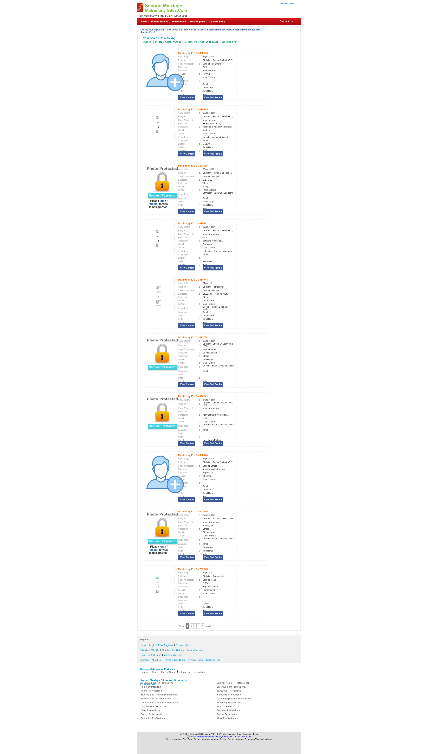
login (163, 200)
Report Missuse (195, 650)
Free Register (197, 21)
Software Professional (228, 710)
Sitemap (144, 659)
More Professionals (227, 718)
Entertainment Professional (231, 686)
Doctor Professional (151, 714)
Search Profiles (159, 21)
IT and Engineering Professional (234, 698)
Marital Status (168, 672)
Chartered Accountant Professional (159, 702)
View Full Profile (213, 97)
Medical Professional (228, 706)
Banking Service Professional (156, 698)
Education (184, 672)
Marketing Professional (229, 702)
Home (144, 21)
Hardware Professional (229, 694)
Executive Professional (229, 690)
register (153, 203)
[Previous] (158, 120)
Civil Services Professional (155, 706)
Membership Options (173, 650)
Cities (155, 672)
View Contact (186, 97)
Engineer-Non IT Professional (233, 682)
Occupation (199, 672)
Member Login (287, 3)
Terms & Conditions (174, 659)
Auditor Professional (151, 690)
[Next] (158, 134)
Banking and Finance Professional (159, 694)
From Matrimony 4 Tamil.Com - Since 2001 (162, 15)
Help (142, 655)
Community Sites (173, 655)
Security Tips (213, 659)
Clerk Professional (150, 710)
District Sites (154, 655)
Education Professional (153, 718)
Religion (145, 672)
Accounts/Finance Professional (157, 682)
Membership (179, 21)
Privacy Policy (195, 659)
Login (152, 645)
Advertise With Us (149, 650)
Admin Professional (151, 686)
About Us (157, 659)
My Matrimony (217, 21)
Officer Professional (227, 714)
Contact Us (286, 21)
